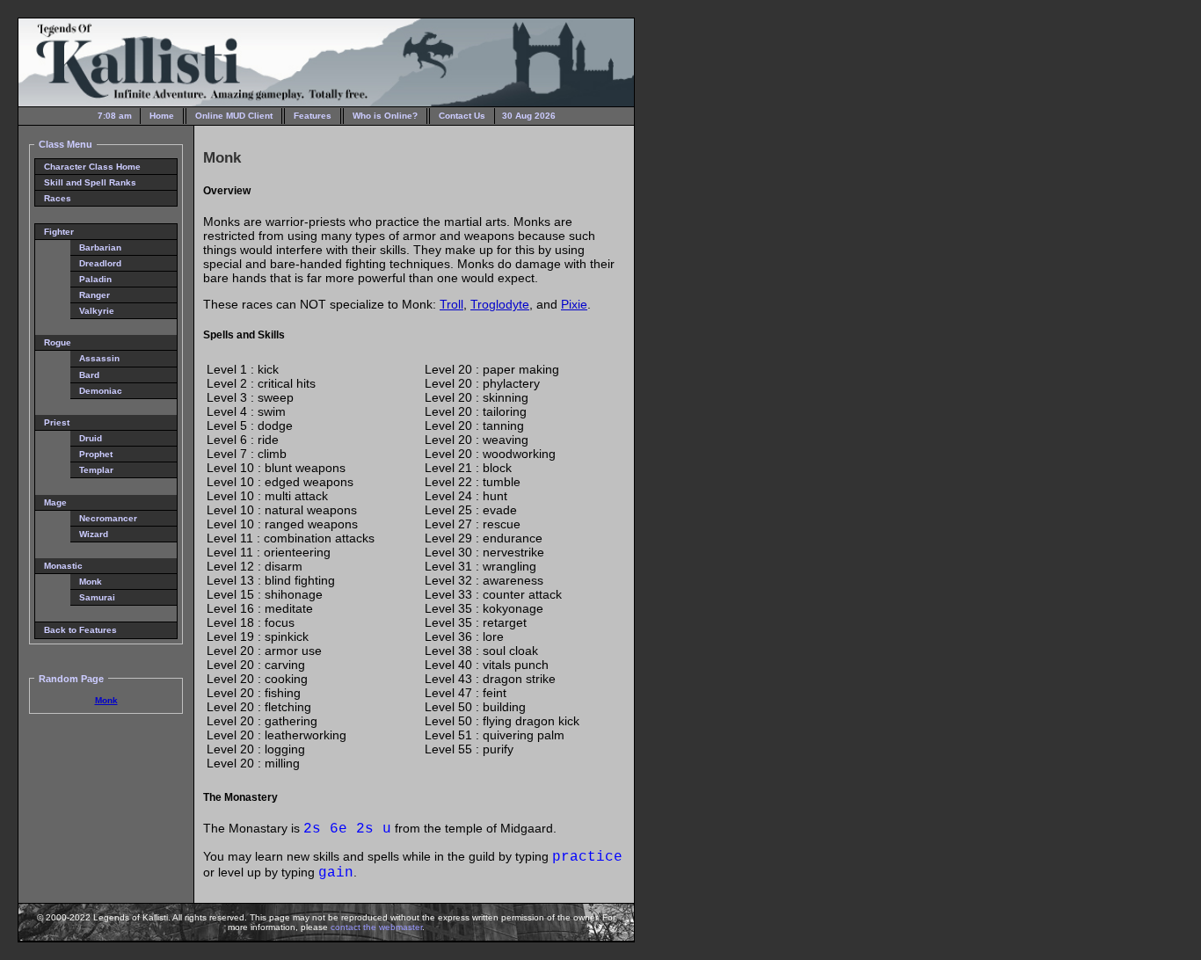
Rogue (57, 342)
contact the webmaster (376, 927)
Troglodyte (499, 304)
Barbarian (100, 247)
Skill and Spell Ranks (90, 182)
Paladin (95, 279)
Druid (90, 438)
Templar (96, 470)
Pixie (574, 304)
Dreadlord (100, 263)
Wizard (93, 534)
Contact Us (462, 115)
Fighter (59, 231)
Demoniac (100, 391)
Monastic (63, 566)
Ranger (94, 295)
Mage (55, 502)
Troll (451, 304)
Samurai (97, 597)
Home (161, 115)
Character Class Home (92, 166)
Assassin (99, 358)
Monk (90, 581)
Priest (56, 422)
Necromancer (108, 518)
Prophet (96, 454)
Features (312, 115)
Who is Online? (385, 115)
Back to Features (80, 630)
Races (57, 198)
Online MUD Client (234, 115)
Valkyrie (96, 311)
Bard (89, 375)
